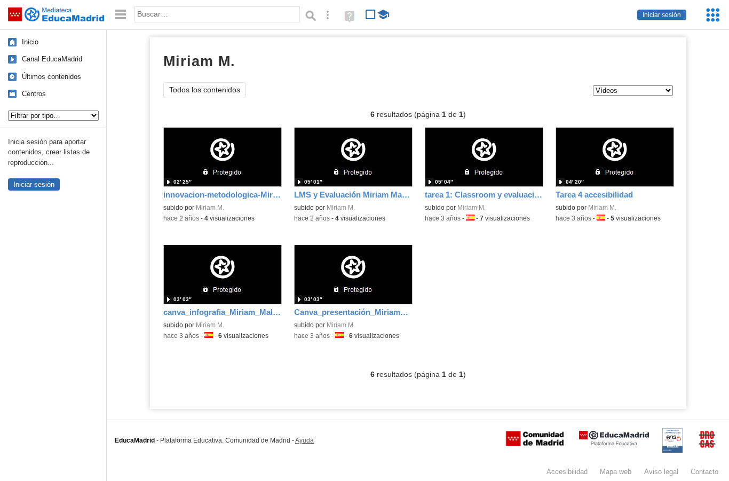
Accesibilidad (567, 472)
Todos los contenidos (204, 90)
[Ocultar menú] (120, 14)
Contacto (704, 472)
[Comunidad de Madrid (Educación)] (535, 443)
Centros (34, 94)
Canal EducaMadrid (52, 59)
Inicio (30, 42)
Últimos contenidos (51, 77)
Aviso (661, 472)
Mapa (615, 472)
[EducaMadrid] (614, 443)
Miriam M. (210, 207)
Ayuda (304, 440)
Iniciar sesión (662, 15)
